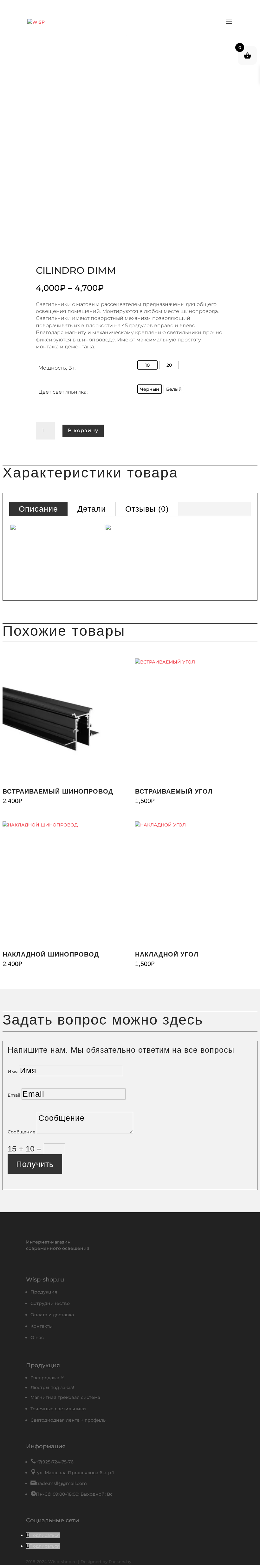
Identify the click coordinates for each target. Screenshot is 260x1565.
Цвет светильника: (63, 392)
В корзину (83, 430)
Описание (38, 508)
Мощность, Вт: (56, 368)
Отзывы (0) (147, 508)
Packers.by (120, 1561)
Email (14, 1095)
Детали (91, 508)
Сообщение (22, 1132)
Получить (35, 1164)
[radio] (147, 365)
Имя (13, 1072)
